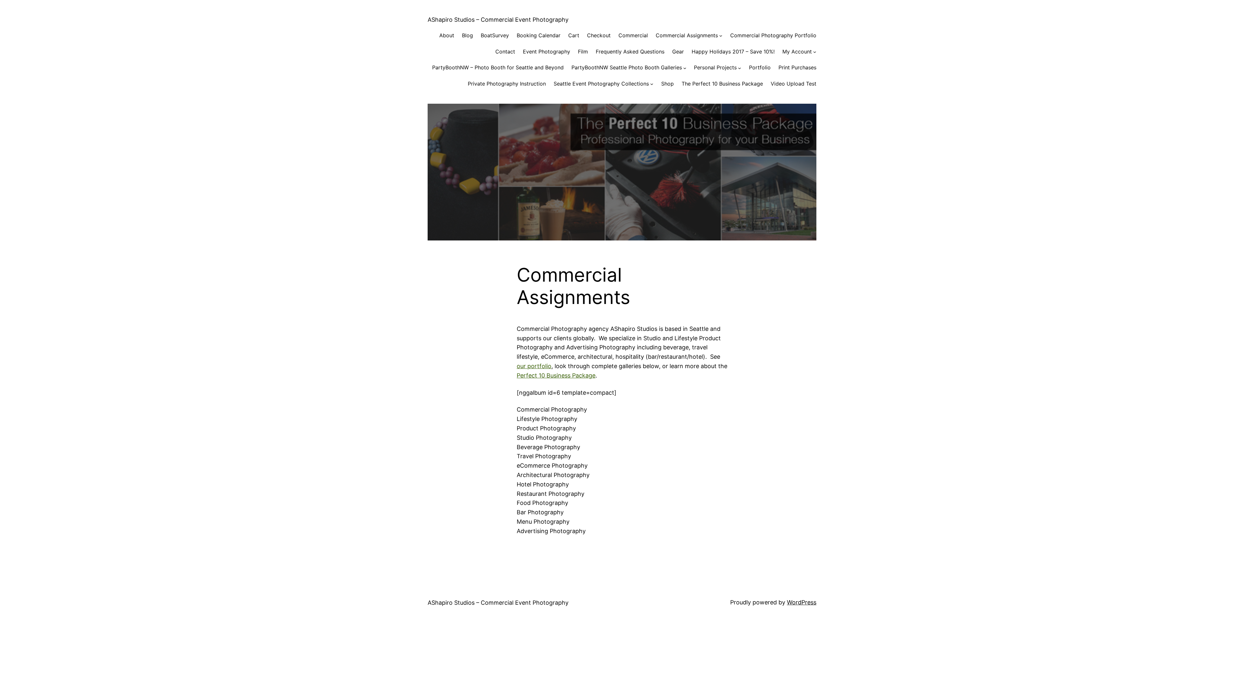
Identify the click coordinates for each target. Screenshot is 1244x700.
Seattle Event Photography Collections (601, 83)
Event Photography (546, 51)
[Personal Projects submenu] (739, 67)
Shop (667, 83)
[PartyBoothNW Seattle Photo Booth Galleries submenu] (684, 67)
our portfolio (534, 366)
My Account (797, 51)
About (446, 35)
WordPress (801, 602)
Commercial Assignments (687, 35)
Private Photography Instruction (507, 83)
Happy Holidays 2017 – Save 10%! (733, 51)
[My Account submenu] (814, 51)
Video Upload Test (793, 83)
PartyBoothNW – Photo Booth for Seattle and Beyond (498, 67)
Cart (573, 35)
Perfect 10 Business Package (556, 375)
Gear (678, 51)
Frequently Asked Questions (630, 51)
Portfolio (760, 67)
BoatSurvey (495, 35)
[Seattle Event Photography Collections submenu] (651, 84)
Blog (467, 35)
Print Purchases (797, 67)
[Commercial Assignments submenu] (720, 35)
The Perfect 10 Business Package (722, 83)
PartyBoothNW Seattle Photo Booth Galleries (626, 67)
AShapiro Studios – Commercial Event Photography (498, 19)
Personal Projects (715, 67)
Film (583, 51)
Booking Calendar (538, 35)
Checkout (599, 35)
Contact (505, 51)
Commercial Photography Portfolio (773, 35)
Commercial (633, 35)
